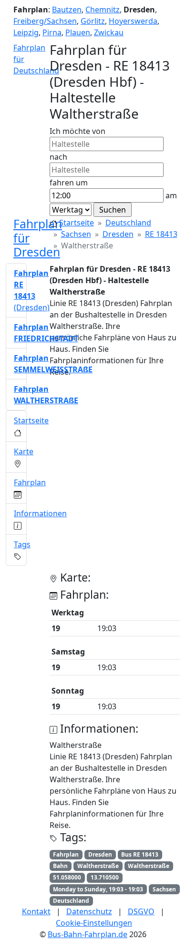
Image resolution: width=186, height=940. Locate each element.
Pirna (52, 32)
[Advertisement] (93, 478)
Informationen (40, 513)
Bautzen (67, 9)
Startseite (76, 222)
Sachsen (76, 234)
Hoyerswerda (133, 21)
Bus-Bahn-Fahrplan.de (87, 934)
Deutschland (128, 222)
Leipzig (26, 32)
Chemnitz (102, 9)
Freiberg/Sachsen (45, 21)
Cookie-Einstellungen (94, 923)
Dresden (118, 234)
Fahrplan (30, 482)
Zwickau (109, 32)
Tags (22, 544)
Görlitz (93, 21)
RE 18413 (161, 234)
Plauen (77, 32)
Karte (23, 451)
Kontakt (36, 911)
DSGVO (141, 911)
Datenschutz (89, 911)
